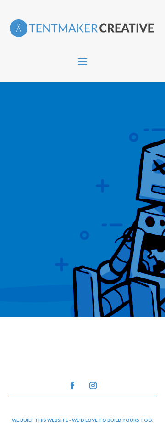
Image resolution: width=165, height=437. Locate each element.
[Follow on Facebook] (72, 385)
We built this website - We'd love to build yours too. (82, 420)
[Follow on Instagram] (93, 385)
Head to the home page (76, 271)
